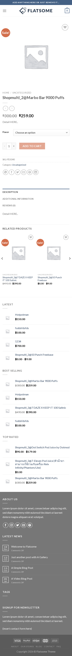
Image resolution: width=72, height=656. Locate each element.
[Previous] (2, 265)
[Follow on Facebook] (5, 525)
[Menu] (5, 11)
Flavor (6, 132)
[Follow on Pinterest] (29, 525)
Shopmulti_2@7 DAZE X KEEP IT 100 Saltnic (18, 279)
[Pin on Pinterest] (29, 172)
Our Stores (27, 646)
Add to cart (32, 146)
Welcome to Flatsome (24, 546)
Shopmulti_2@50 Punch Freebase (50, 279)
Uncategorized (21, 92)
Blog (39, 646)
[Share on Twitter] (17, 172)
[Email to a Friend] (23, 172)
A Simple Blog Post (22, 567)
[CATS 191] (36, 10)
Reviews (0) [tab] (9, 205)
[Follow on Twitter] (17, 525)
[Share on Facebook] (11, 172)
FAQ (59, 646)
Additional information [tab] (18, 199)
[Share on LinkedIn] (36, 172)
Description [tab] (10, 192)
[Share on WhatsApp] (5, 172)
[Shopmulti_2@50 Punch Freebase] (53, 253)
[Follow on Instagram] (11, 525)
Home (6, 92)
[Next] (69, 265)
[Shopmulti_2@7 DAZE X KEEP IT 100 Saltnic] (18, 253)
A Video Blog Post (21, 578)
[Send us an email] (23, 525)
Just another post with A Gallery (29, 557)
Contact (49, 646)
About (15, 646)
